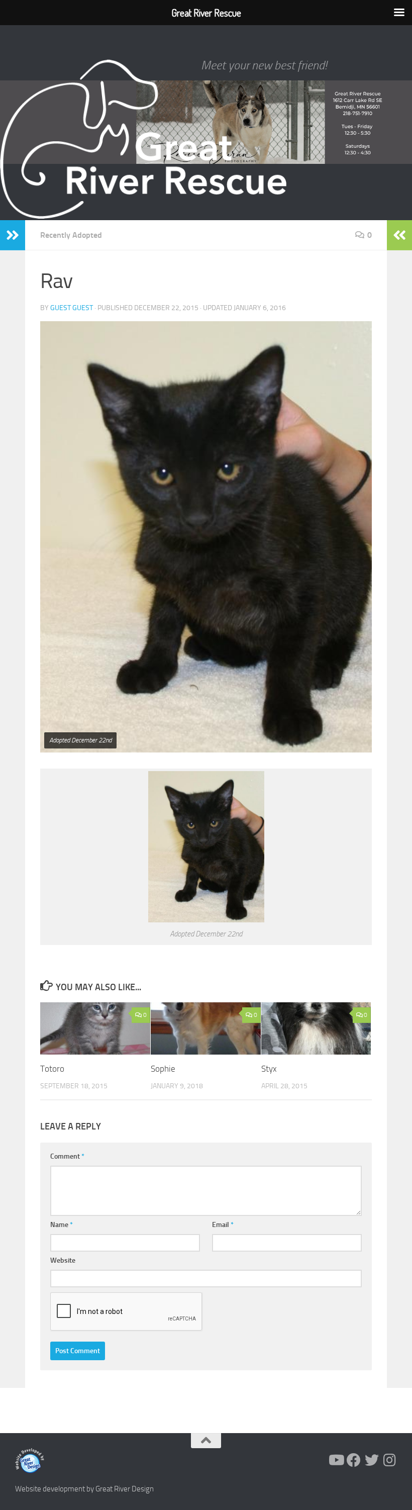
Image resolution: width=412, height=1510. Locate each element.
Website (62, 1260)
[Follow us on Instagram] (390, 1460)
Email (223, 1224)
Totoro (52, 1069)
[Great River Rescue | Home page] (143, 139)
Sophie (163, 1069)
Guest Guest (71, 308)
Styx (269, 1069)
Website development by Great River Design (84, 1488)
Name (61, 1224)
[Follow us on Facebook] (354, 1460)
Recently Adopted (71, 235)
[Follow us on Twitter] (372, 1460)
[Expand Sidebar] (12, 235)
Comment (67, 1156)
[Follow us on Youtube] (336, 1460)
